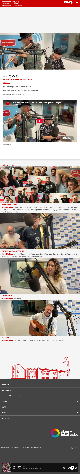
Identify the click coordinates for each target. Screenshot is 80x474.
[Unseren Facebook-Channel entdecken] (75, 448)
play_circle (72, 467)
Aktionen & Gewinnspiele (11, 396)
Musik (4, 413)
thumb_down (69, 468)
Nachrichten (6, 390)
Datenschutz (15, 448)
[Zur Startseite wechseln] (6, 3)
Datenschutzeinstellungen (31, 448)
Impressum (5, 448)
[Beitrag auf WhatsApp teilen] (10, 76)
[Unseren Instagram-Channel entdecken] (78, 448)
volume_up (63, 467)
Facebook (6, 83)
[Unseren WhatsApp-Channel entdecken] (72, 448)
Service (4, 401)
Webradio (5, 385)
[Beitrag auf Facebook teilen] (13, 76)
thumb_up (76, 468)
